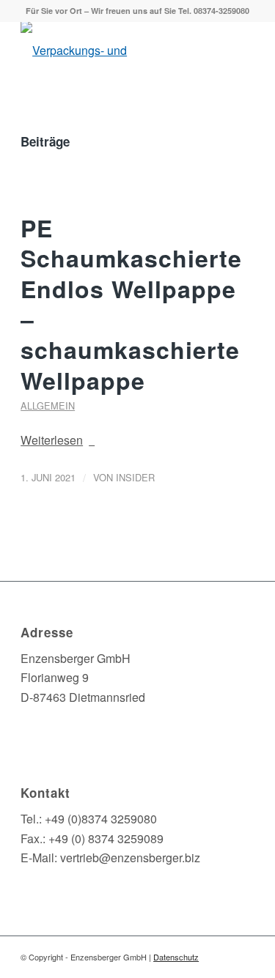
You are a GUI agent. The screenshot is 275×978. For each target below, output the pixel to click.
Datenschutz (176, 957)
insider (135, 477)
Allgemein (48, 405)
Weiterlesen (52, 439)
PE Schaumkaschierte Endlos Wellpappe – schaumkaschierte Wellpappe (131, 304)
